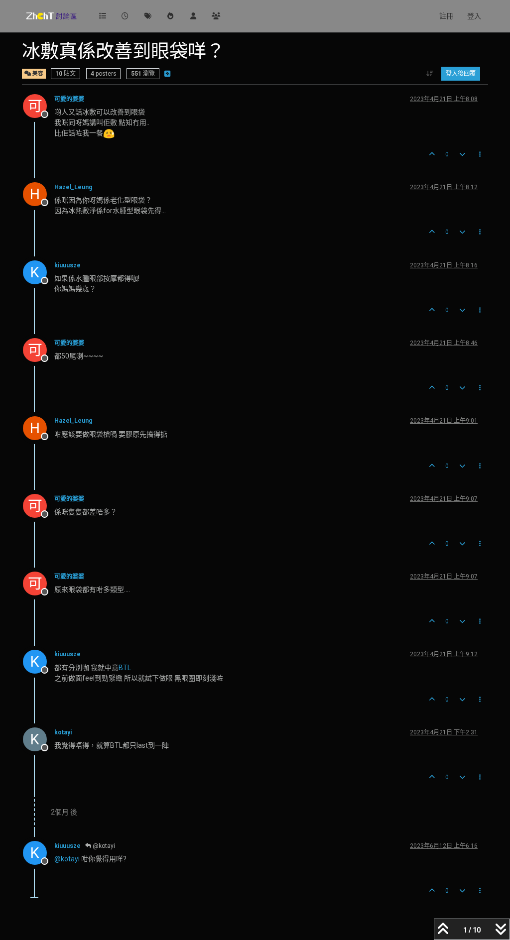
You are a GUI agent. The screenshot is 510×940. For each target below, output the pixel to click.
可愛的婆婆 (69, 99)
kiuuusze (67, 265)
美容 (37, 73)
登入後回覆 (461, 73)
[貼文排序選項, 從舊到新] (430, 74)
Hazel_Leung (73, 187)
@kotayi (103, 845)
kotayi (63, 732)
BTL (125, 668)
